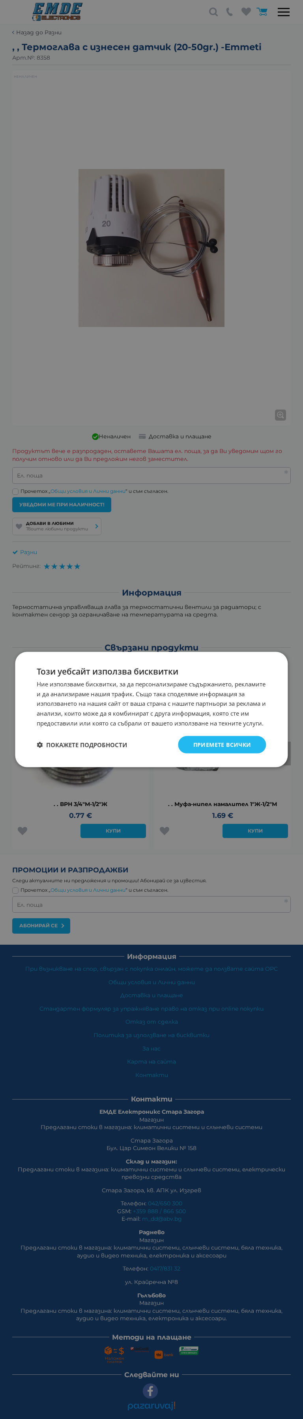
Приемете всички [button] (222, 744)
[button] (82, 745)
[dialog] (151, 709)
